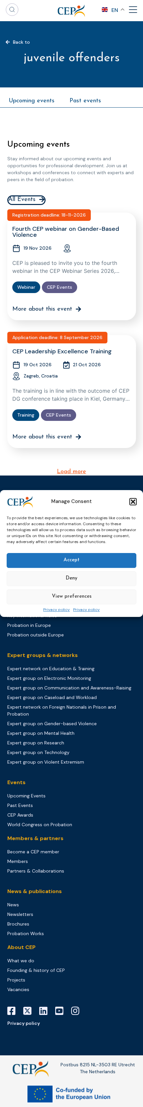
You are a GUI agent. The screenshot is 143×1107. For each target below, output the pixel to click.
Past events (85, 101)
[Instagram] (77, 1011)
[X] (30, 1011)
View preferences (71, 596)
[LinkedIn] (46, 1011)
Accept (71, 560)
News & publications (34, 891)
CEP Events (59, 287)
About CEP (21, 947)
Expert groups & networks (42, 655)
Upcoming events (32, 101)
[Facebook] (14, 1011)
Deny (71, 578)
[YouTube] (62, 1011)
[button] (133, 501)
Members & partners (35, 838)
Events (16, 782)
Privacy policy (56, 610)
